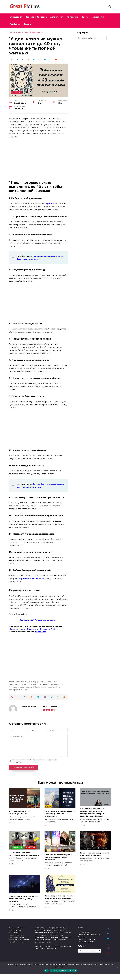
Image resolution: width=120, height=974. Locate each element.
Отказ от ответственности (89, 934)
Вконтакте (32, 629)
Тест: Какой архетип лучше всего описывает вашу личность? (58, 857)
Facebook (45, 629)
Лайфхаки (15, 24)
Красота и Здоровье (36, 17)
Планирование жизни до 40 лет (47, 687)
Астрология (56, 17)
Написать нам (83, 932)
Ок (46, 970)
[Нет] (117, 968)
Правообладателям (86, 941)
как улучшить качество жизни (44, 682)
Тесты (85, 17)
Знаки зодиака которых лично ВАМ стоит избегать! (95, 854)
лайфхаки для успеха (19, 684)
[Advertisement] (38, 157)
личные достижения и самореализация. (46, 684)
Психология (98, 17)
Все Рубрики (30, 32)
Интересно (72, 17)
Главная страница (16, 32)
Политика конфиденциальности (63, 970)
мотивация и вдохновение (21, 687)
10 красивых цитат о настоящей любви (19, 812)
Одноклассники (17, 629)
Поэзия (27, 24)
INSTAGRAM (40, 631)
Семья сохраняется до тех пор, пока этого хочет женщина (60, 897)
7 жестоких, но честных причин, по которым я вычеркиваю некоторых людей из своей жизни (92, 812)
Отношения (16, 17)
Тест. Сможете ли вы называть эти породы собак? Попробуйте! (60, 813)
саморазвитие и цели (19, 690)
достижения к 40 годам (20, 682)
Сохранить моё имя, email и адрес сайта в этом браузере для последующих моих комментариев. (34, 761)
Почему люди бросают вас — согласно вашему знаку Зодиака (23, 898)
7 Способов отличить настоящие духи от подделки (24, 853)
